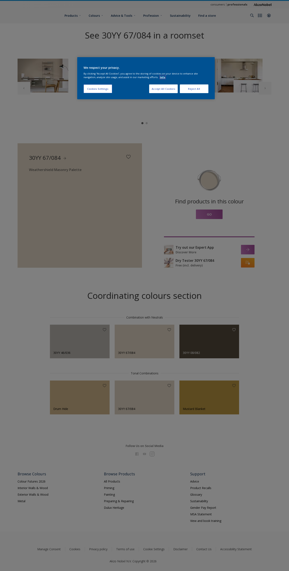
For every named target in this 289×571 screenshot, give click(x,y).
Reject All (194, 88)
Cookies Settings (98, 88)
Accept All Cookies (163, 88)
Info (162, 77)
